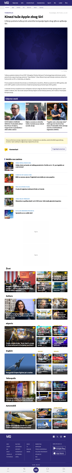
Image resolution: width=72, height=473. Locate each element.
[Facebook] (54, 437)
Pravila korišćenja (41, 449)
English (8, 370)
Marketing (38, 444)
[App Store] (59, 453)
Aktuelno (9, 284)
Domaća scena (58, 325)
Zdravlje (9, 454)
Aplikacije (38, 454)
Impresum (38, 446)
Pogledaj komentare (58, 149)
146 (12, 163)
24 (11, 187)
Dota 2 (8, 341)
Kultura (17, 444)
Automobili (18, 454)
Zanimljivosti (10, 423)
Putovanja (9, 457)
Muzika (56, 310)
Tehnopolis (9, 13)
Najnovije (15, 3)
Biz (7, 449)
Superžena (18, 446)
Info (7, 444)
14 (6, 149)
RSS (36, 457)
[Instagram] (61, 437)
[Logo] (7, 3)
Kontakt (37, 459)
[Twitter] (57, 437)
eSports (17, 449)
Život (8, 451)
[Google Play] (59, 448)
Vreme (28, 451)
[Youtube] (65, 437)
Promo (40, 312)
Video (28, 444)
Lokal (17, 457)
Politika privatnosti (41, 451)
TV (27, 446)
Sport (8, 446)
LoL (39, 325)
